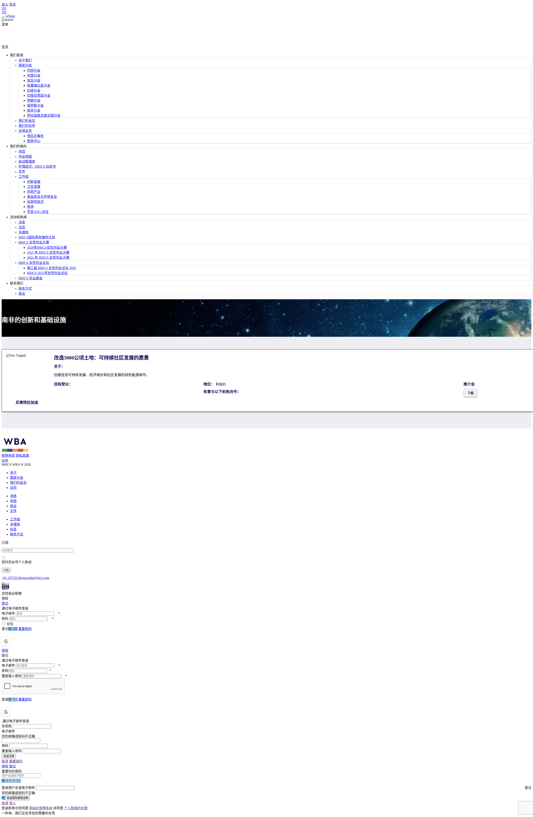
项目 (22, 151)
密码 (5, 618)
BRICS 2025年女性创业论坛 (47, 273)
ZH (4, 8)
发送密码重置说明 (17, 798)
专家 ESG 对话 (38, 211)
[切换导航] (3, 17)
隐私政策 (22, 455)
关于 (13, 472)
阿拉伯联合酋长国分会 (43, 115)
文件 (22, 171)
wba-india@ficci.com (35, 578)
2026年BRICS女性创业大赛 (47, 247)
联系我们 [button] (16, 283)
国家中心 (33, 141)
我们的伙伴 (27, 125)
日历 (22, 227)
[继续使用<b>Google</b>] (17, 641)
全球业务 (25, 130)
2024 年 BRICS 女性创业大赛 (48, 257)
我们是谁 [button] (16, 55)
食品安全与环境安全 (42, 196)
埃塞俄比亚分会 (38, 85)
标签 (13, 529)
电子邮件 (8, 613)
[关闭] (3, 582)
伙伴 (5, 460)
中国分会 (33, 75)
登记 (5, 603)
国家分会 (25, 65)
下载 (470, 393)
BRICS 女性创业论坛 (34, 262)
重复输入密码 (12, 676)
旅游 (30, 206)
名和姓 (7, 726)
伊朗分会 (33, 100)
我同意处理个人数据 (17, 562)
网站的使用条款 (40, 808)
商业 (22, 293)
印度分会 (33, 90)
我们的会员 (27, 120)
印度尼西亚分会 (38, 95)
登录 (12, 4)
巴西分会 (33, 70)
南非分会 (33, 110)
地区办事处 (35, 136)
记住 (10, 624)
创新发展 (33, 181)
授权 (5, 650)
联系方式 (25, 288)
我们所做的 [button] (18, 146)
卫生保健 (33, 186)
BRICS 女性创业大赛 (34, 242)
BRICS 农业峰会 (30, 278)
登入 (12, 803)
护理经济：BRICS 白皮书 (37, 166)
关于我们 (25, 60)
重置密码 (25, 629)
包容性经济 (35, 201)
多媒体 (24, 232)
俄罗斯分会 (35, 105)
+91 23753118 (11, 578)
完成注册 (8, 756)
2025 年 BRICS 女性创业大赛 (48, 252)
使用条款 (8, 455)
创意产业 (33, 191)
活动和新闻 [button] (18, 217)
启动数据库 (27, 161)
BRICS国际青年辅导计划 (37, 237)
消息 (22, 222)
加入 (5, 4)
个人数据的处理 (75, 808)
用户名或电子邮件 (21, 788)
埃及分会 (33, 80)
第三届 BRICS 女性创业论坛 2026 (51, 268)
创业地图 (25, 156)
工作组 (24, 176)
